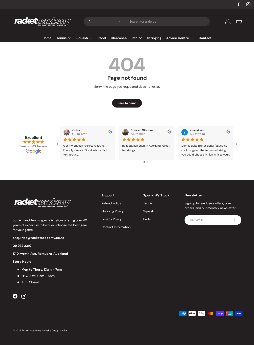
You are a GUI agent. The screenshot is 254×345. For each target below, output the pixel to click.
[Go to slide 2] (147, 161)
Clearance (119, 38)
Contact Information (116, 227)
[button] (239, 21)
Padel (102, 38)
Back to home (127, 103)
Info (135, 38)
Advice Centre (177, 38)
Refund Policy (111, 203)
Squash (82, 38)
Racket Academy (31, 330)
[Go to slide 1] (144, 162)
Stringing (154, 38)
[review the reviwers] (110, 132)
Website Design (50, 330)
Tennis (61, 38)
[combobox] (147, 21)
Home (47, 38)
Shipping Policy (112, 211)
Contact (205, 38)
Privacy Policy (111, 219)
